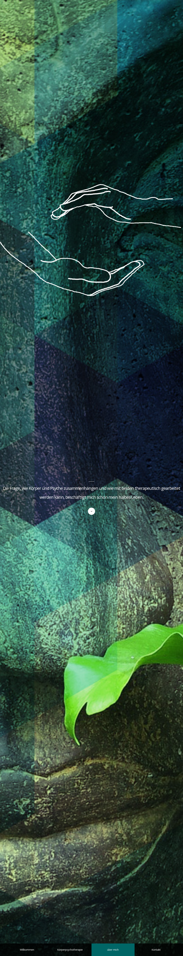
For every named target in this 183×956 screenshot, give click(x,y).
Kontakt (156, 949)
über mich (113, 949)
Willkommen (27, 949)
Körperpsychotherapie (70, 949)
